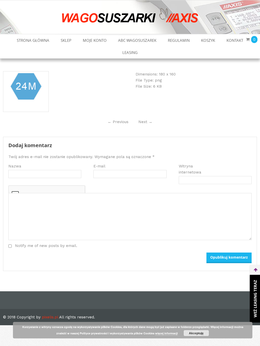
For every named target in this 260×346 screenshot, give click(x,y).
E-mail (99, 166)
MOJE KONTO (95, 40)
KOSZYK (208, 40)
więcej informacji (166, 333)
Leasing (130, 52)
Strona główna (33, 40)
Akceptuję (196, 333)
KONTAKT (234, 40)
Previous (118, 122)
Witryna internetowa (190, 169)
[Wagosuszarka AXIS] (130, 15)
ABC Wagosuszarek (137, 40)
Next (145, 122)
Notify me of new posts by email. (46, 245)
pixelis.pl (50, 317)
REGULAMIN (179, 40)
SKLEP (66, 40)
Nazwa (14, 166)
